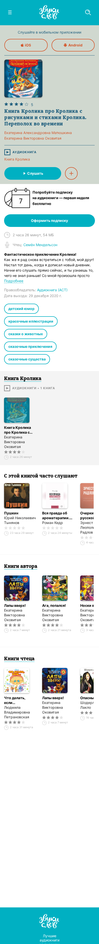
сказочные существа (27, 359)
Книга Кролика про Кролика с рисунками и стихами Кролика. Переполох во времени (20, 430)
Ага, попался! (54, 605)
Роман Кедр (52, 522)
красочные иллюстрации (30, 321)
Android (75, 45)
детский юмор (21, 308)
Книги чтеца (19, 659)
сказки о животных (25, 334)
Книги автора (20, 566)
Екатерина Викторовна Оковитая (14, 442)
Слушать (35, 173)
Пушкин (11, 513)
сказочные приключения (30, 346)
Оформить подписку (49, 220)
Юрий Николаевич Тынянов (20, 520)
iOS (28, 45)
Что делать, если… (14, 700)
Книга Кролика (17, 159)
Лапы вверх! (15, 605)
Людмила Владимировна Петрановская (17, 712)
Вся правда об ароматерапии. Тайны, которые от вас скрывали (57, 515)
